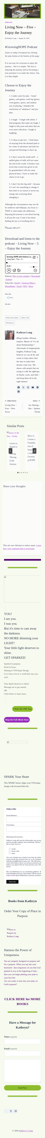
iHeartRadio (10, 286)
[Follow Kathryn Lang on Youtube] (33, 387)
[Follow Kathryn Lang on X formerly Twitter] (23, 387)
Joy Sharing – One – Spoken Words (34, 406)
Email (19, 286)
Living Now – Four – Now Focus (11, 406)
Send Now (22, 1088)
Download (35, 276)
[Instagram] (16, 1111)
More (31, 286)
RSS (25, 286)
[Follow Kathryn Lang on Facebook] (18, 387)
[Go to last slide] (10, 451)
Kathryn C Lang (26, 1131)
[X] (11, 1111)
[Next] (34, 451)
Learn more (10, 875)
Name (10, 1037)
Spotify (17, 283)
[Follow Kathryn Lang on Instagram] (28, 387)
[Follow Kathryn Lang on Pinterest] (18, 391)
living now (10, 323)
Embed (9, 279)
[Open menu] (39, 4)
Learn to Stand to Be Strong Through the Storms (13, 453)
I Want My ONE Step (22, 709)
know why (25, 318)
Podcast (8, 22)
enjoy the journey (12, 318)
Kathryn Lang (11, 38)
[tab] (17, 472)
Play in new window (21, 276)
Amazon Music (28, 283)
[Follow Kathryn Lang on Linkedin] (37, 387)
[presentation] (13, 435)
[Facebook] (6, 1111)
